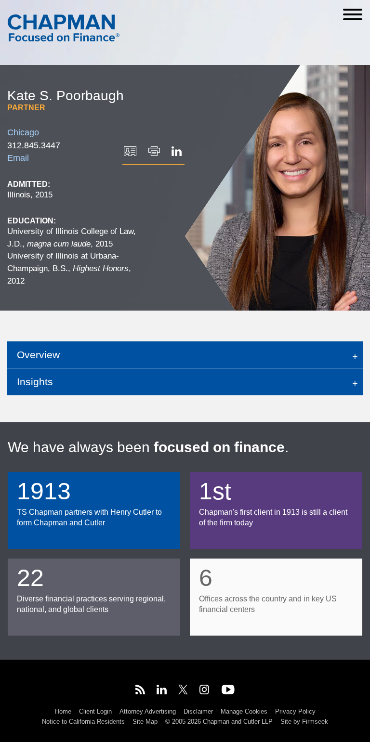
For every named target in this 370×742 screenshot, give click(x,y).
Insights (35, 381)
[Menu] (352, 14)
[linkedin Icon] (162, 691)
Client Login (95, 711)
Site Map (145, 721)
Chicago (23, 132)
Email (18, 158)
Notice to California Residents (83, 721)
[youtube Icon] (228, 691)
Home (63, 711)
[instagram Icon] (205, 691)
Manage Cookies (244, 711)
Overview (38, 354)
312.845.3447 (33, 145)
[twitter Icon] (183, 691)
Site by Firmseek (304, 721)
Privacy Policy (295, 711)
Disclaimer (198, 711)
